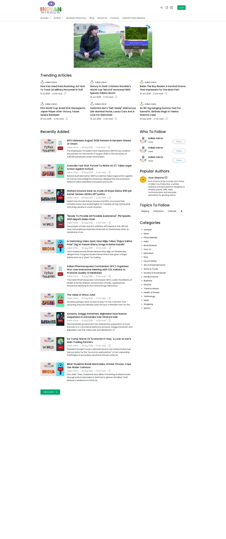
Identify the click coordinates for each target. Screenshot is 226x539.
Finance (147, 284)
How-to (147, 249)
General (147, 229)
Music (146, 300)
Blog (91, 17)
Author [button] (58, 17)
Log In (181, 7)
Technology (149, 296)
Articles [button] (44, 17)
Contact (114, 17)
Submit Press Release (133, 17)
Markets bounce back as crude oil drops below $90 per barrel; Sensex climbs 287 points (99, 192)
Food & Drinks (150, 261)
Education (148, 253)
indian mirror (51, 82)
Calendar (172, 211)
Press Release (150, 237)
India (146, 241)
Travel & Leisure (151, 288)
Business (148, 280)
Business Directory (76, 17)
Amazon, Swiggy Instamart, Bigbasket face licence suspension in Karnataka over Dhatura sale (97, 315)
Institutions (158, 211)
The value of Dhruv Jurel (81, 294)
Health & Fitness (151, 292)
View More (49, 392)
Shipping (145, 211)
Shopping (148, 304)
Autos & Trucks (151, 268)
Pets (146, 257)
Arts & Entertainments (154, 265)
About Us (102, 17)
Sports (147, 308)
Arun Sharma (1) (158, 177)
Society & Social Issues (155, 272)
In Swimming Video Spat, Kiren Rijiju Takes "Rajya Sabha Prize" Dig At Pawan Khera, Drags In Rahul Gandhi (99, 242)
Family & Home (151, 276)
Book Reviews (150, 245)
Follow (179, 141)
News (146, 233)
